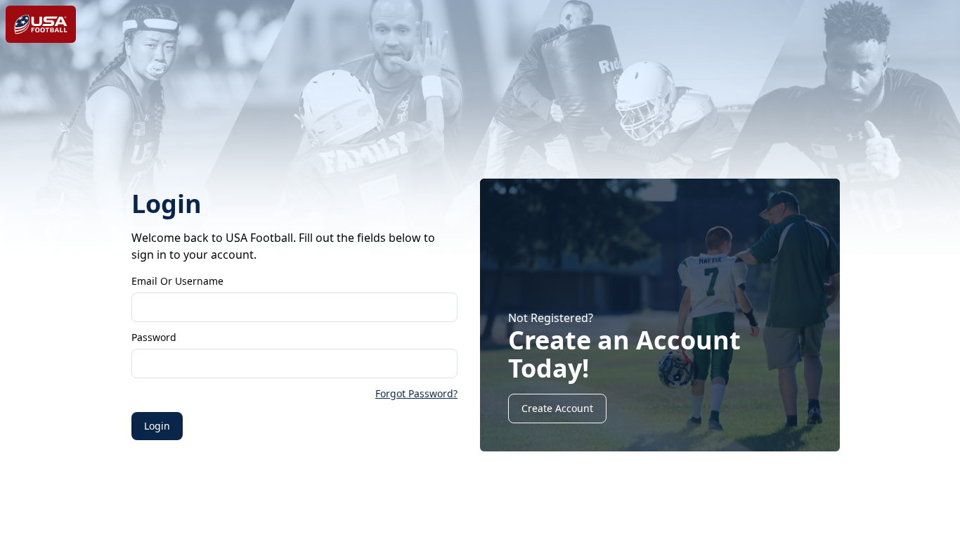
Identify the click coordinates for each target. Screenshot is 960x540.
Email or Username (177, 281)
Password (153, 337)
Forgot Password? (416, 393)
